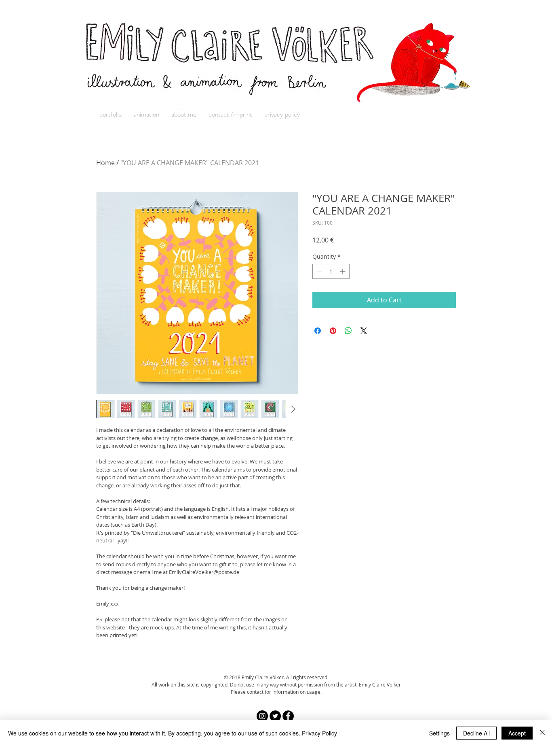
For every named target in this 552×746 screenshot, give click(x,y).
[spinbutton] (331, 271)
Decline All (476, 733)
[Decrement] (319, 271)
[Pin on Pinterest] (333, 331)
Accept (517, 733)
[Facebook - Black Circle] (288, 716)
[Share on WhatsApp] (348, 331)
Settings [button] (439, 733)
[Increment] (343, 271)
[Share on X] (364, 331)
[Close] (542, 733)
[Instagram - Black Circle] (262, 716)
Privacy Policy (319, 733)
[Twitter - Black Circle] (275, 716)
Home (105, 162)
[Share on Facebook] (317, 331)
